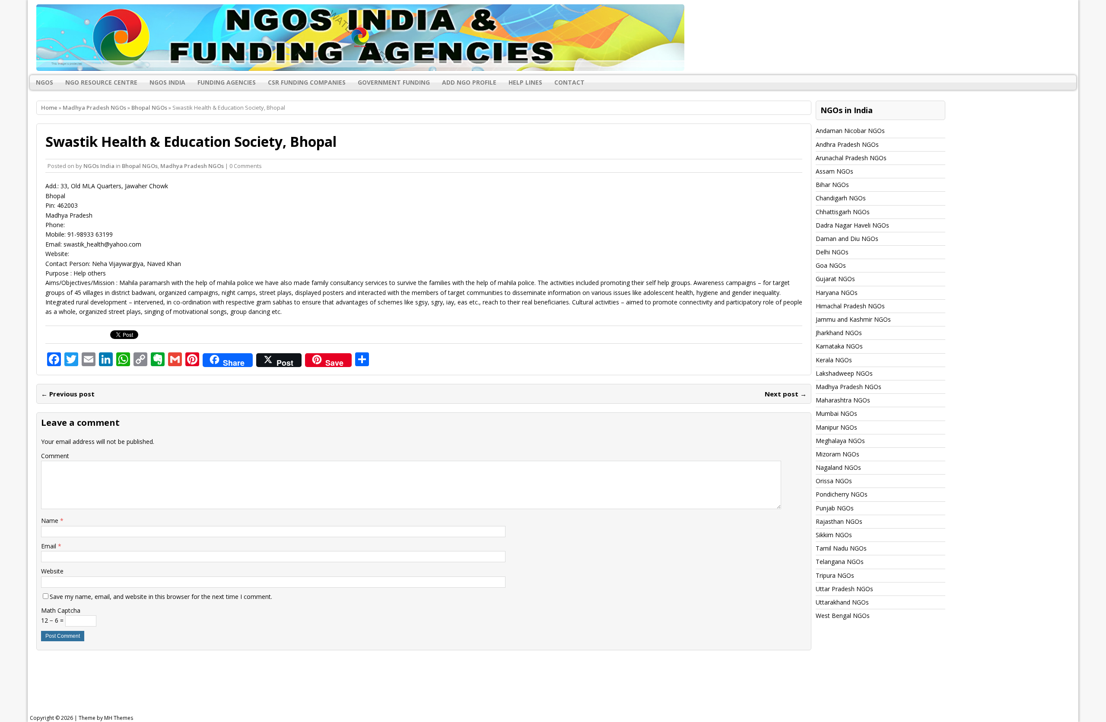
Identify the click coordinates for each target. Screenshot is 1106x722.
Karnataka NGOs (839, 346)
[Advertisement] (249, 685)
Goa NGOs (831, 265)
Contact (569, 82)
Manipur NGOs (836, 427)
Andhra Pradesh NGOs (847, 144)
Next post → (786, 394)
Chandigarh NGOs (841, 198)
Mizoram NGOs (837, 454)
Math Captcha (60, 610)
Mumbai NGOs (836, 413)
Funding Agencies (226, 82)
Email (49, 546)
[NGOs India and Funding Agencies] (553, 37)
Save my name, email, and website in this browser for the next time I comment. (161, 596)
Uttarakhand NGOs (842, 602)
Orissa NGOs (834, 481)
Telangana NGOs (840, 561)
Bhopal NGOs (140, 166)
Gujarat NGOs (835, 279)
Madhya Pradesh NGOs (94, 107)
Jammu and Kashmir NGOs (853, 319)
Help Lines (525, 82)
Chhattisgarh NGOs (843, 212)
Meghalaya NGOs (840, 441)
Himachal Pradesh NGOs (850, 306)
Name (50, 520)
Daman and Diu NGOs (847, 238)
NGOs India (167, 82)
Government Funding (394, 82)
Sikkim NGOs (834, 535)
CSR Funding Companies (307, 82)
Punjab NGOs (835, 508)
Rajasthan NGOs (839, 521)
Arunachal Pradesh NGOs (851, 158)
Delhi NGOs (832, 252)
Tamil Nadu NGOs (841, 548)
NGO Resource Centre (101, 82)
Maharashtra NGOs (843, 400)
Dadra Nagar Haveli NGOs (852, 225)
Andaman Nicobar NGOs (850, 131)
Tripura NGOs (835, 575)
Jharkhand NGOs (839, 333)
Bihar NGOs (832, 184)
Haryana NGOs (837, 292)
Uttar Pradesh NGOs (844, 589)
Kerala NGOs (834, 360)
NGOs (44, 82)
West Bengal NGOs (843, 615)
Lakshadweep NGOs (844, 373)
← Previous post (68, 394)
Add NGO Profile (469, 82)
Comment (55, 456)
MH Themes (118, 718)
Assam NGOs (834, 171)
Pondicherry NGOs (842, 494)
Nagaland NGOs (838, 467)
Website (52, 571)
